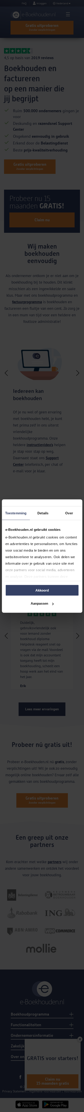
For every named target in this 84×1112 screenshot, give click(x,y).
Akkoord (42, 590)
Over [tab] (69, 513)
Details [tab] (42, 513)
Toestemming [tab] (15, 513)
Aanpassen (39, 603)
